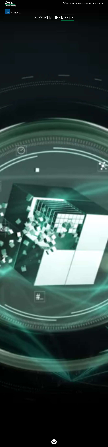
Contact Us (97, 3)
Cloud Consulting (79, 3)
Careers (89, 3)
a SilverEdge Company (10, 6)
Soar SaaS (68, 3)
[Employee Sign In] (102, 3)
